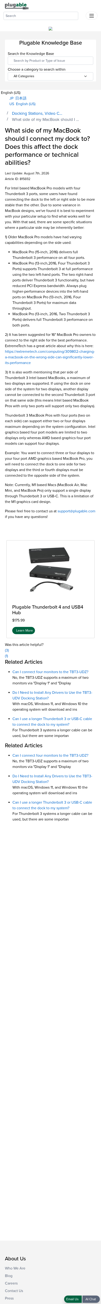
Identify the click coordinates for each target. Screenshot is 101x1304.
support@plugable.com (76, 511)
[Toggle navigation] (91, 16)
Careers (11, 1283)
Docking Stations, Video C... (37, 113)
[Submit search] (82, 15)
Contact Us (14, 1291)
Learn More (24, 631)
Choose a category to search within (37, 69)
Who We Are (15, 1268)
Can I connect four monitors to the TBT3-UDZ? (50, 672)
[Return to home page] (16, 6)
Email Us (73, 1299)
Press (9, 1298)
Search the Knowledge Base (31, 53)
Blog (8, 1275)
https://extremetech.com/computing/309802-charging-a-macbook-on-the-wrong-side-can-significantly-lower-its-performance (50, 357)
